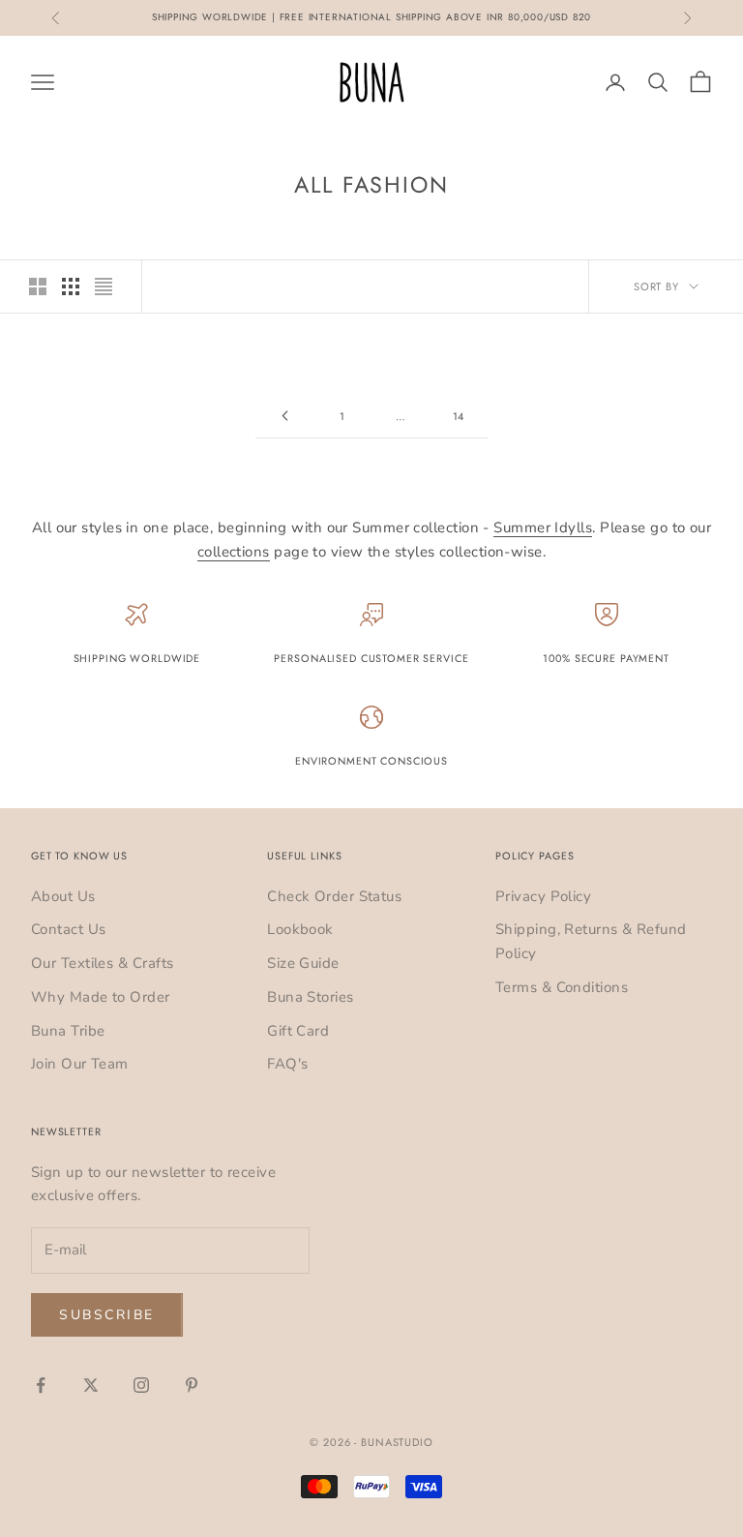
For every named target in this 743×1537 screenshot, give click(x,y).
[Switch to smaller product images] (70, 286)
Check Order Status (334, 896)
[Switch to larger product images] (37, 286)
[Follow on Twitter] (91, 1385)
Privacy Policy (543, 896)
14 (459, 416)
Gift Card (298, 1030)
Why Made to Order (100, 997)
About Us (63, 896)
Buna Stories (310, 997)
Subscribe (107, 1315)
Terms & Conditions (561, 987)
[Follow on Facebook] (40, 1385)
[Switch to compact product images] (103, 286)
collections (233, 551)
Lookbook (300, 929)
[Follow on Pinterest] (191, 1385)
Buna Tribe (68, 1030)
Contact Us (68, 929)
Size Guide (303, 963)
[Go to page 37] (284, 415)
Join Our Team (80, 1063)
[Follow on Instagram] (141, 1385)
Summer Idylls (542, 527)
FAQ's (287, 1063)
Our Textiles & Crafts (102, 963)
